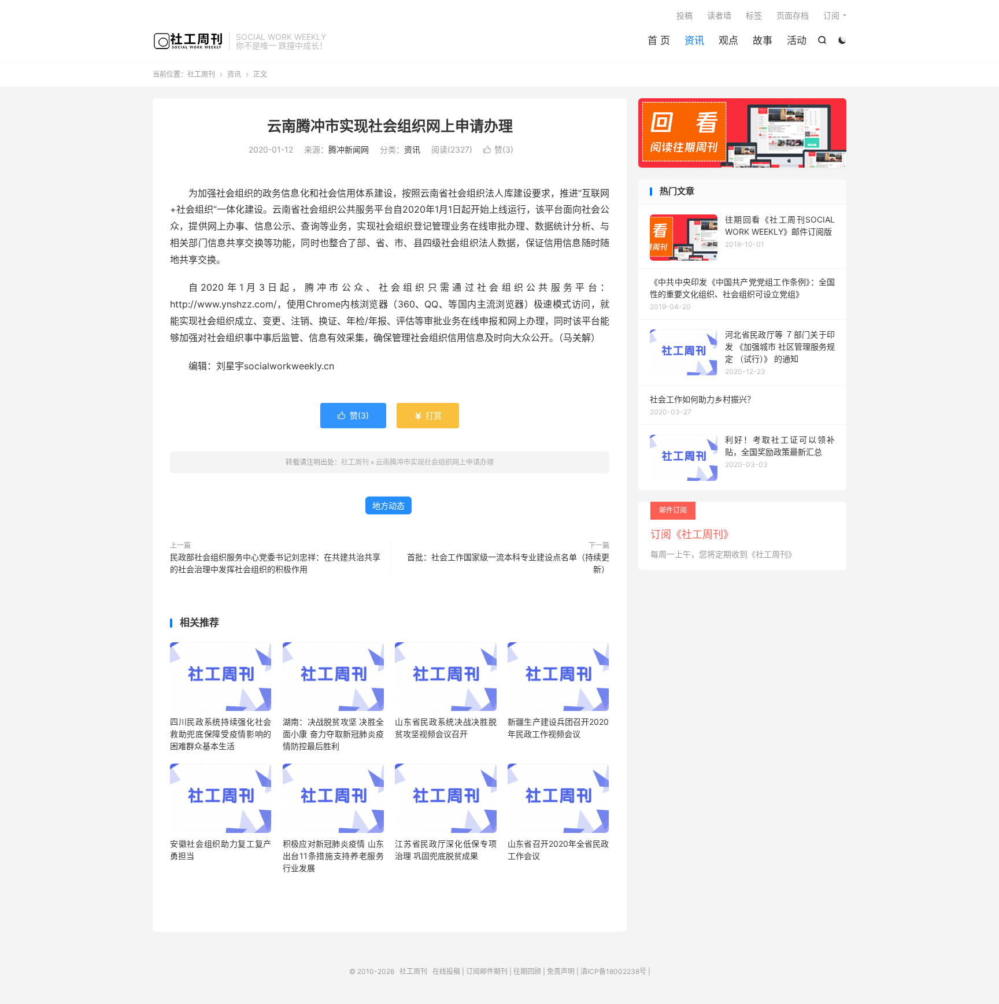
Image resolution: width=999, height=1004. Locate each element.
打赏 (428, 415)
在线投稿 (446, 971)
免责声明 (561, 971)
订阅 (831, 15)
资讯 (694, 40)
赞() (498, 149)
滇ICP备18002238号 (613, 971)
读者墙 (719, 15)
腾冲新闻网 (348, 149)
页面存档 (792, 15)
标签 (754, 15)
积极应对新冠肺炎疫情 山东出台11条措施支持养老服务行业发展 (333, 856)
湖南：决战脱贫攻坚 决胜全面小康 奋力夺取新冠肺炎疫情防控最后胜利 (333, 734)
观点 (728, 40)
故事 (762, 40)
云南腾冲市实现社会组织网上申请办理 (390, 126)
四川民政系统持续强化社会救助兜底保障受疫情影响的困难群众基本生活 (220, 734)
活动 (796, 40)
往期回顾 (527, 971)
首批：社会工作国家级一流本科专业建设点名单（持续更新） (508, 563)
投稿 (684, 15)
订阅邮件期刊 (487, 971)
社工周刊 (188, 41)
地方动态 (388, 505)
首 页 (659, 40)
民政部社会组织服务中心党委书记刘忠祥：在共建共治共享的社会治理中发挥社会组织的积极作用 (275, 563)
